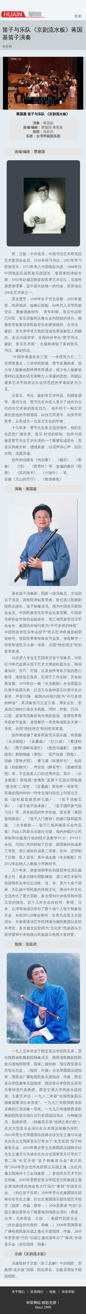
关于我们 (18, 1292)
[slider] (43, 100)
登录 (78, 16)
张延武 (48, 132)
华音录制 (68, 1292)
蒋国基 (48, 123)
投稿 (52, 1292)
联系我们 (37, 1292)
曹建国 (46, 127)
